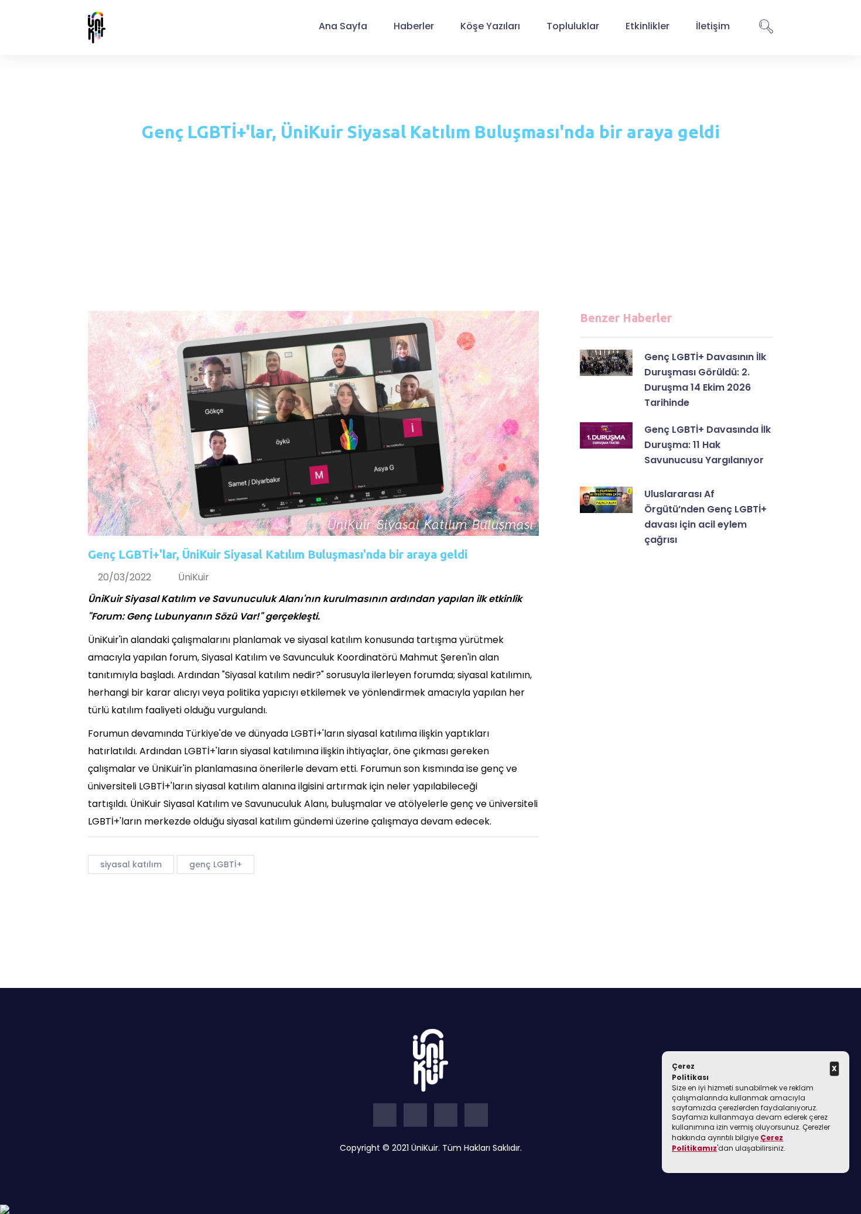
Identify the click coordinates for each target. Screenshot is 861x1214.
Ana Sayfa (343, 26)
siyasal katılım (131, 864)
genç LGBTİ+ (215, 864)
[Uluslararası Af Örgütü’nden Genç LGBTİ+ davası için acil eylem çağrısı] (606, 500)
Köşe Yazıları (490, 26)
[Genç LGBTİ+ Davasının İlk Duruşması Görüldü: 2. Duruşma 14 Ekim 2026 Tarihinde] (606, 363)
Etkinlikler (647, 26)
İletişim (713, 26)
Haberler (414, 26)
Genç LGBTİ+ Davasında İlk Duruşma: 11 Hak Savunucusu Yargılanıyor (707, 445)
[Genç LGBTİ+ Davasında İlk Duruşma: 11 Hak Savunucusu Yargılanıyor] (606, 435)
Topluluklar (572, 26)
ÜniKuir (193, 577)
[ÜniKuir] (96, 27)
